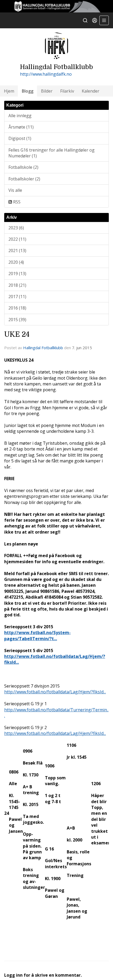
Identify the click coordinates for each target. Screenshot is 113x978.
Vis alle (15, 190)
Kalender (90, 91)
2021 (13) (17, 250)
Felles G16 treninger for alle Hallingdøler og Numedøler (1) (51, 153)
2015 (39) (17, 319)
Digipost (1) (19, 138)
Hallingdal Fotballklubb (43, 347)
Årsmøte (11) (21, 127)
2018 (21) (17, 285)
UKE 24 (17, 334)
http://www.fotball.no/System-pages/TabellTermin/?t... (37, 635)
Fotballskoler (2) (24, 179)
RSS (16, 202)
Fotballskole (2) (23, 167)
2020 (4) (16, 262)
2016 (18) (17, 308)
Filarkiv (67, 91)
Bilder (47, 91)
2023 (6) (16, 228)
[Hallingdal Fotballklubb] (56, 6)
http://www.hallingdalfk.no (46, 74)
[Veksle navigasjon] (104, 20)
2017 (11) (17, 296)
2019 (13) (17, 273)
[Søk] (85, 20)
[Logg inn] (94, 20)
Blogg (27, 91)
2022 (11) (17, 239)
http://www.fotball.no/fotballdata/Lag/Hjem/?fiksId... (55, 692)
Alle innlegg (20, 116)
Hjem (9, 91)
